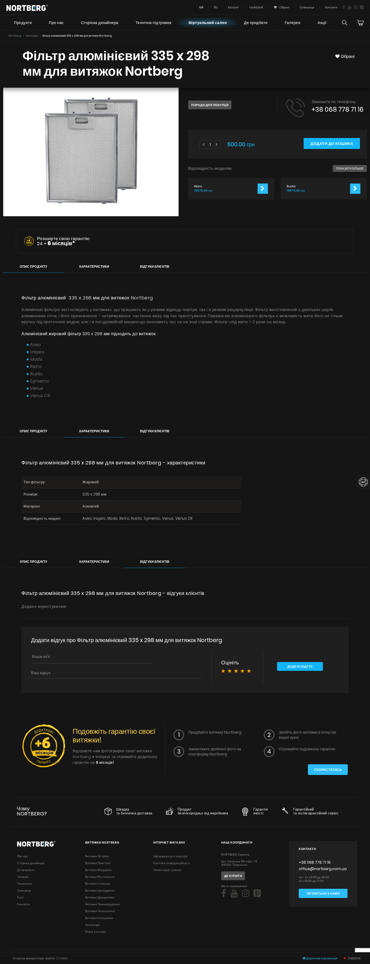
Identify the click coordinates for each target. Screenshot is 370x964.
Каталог (233, 7)
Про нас (56, 22)
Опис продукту (33, 266)
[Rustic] (355, 188)
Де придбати (256, 22)
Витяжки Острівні (97, 856)
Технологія (24, 884)
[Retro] (263, 188)
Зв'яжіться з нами (323, 893)
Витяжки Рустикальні (100, 877)
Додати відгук (300, 666)
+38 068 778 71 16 (338, 109)
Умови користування (167, 870)
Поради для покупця (209, 105)
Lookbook (256, 7)
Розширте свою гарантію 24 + (63, 241)
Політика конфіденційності (171, 863)
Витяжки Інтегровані (99, 918)
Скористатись (328, 769)
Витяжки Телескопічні (100, 911)
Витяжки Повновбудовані (102, 904)
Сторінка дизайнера (99, 22)
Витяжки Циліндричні (100, 890)
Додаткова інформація (321, 958)
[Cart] (360, 22)
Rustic (291, 186)
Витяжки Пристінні (98, 863)
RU (216, 7)
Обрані (284, 7)
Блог (20, 897)
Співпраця (307, 7)
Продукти (23, 22)
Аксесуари (31, 36)
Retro (198, 186)
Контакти (331, 7)
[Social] (344, 7)
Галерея (293, 22)
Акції (322, 22)
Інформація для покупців (170, 856)
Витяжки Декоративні (100, 897)
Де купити (233, 876)
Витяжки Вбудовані (98, 870)
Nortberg (15, 36)
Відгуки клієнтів (154, 266)
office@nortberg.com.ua (323, 868)
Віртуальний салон (208, 22)
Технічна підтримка (154, 22)
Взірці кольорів (95, 932)
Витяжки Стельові (97, 884)
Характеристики (94, 266)
